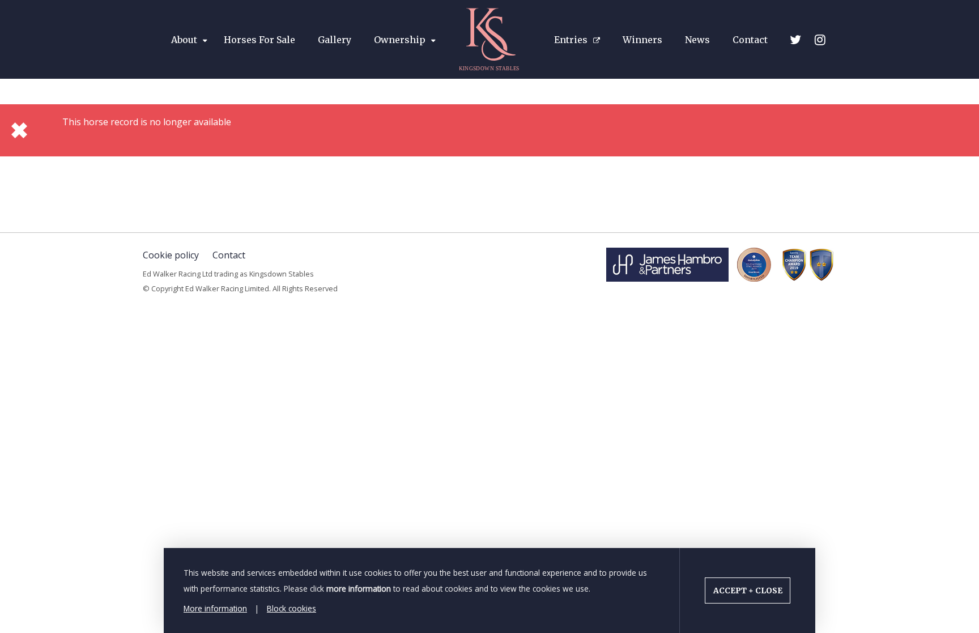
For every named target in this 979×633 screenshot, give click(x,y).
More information (215, 608)
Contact (228, 255)
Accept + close (747, 591)
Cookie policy (171, 255)
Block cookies (291, 608)
